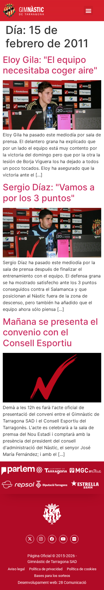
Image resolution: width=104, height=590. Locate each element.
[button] (88, 10)
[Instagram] (41, 539)
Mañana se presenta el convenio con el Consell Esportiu (50, 332)
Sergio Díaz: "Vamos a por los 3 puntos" (49, 192)
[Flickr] (74, 539)
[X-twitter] (30, 539)
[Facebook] (52, 539)
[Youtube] (63, 539)
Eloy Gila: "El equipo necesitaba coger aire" (50, 65)
